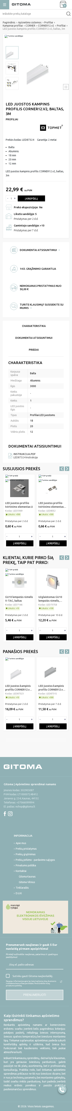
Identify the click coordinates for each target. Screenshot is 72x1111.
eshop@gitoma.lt (25, 806)
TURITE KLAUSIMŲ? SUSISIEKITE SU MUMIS (42, 306)
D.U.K (19, 893)
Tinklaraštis (22, 887)
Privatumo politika (26, 865)
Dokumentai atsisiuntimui (33, 337)
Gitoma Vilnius (27, 882)
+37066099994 (25, 802)
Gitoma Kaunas (27, 876)
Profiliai (12, 119)
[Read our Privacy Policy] (61, 981)
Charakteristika (34, 325)
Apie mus (21, 843)
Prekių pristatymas (26, 848)
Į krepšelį (31, 198)
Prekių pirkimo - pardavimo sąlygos (35, 859)
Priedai (34, 349)
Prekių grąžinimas (26, 854)
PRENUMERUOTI (34, 995)
